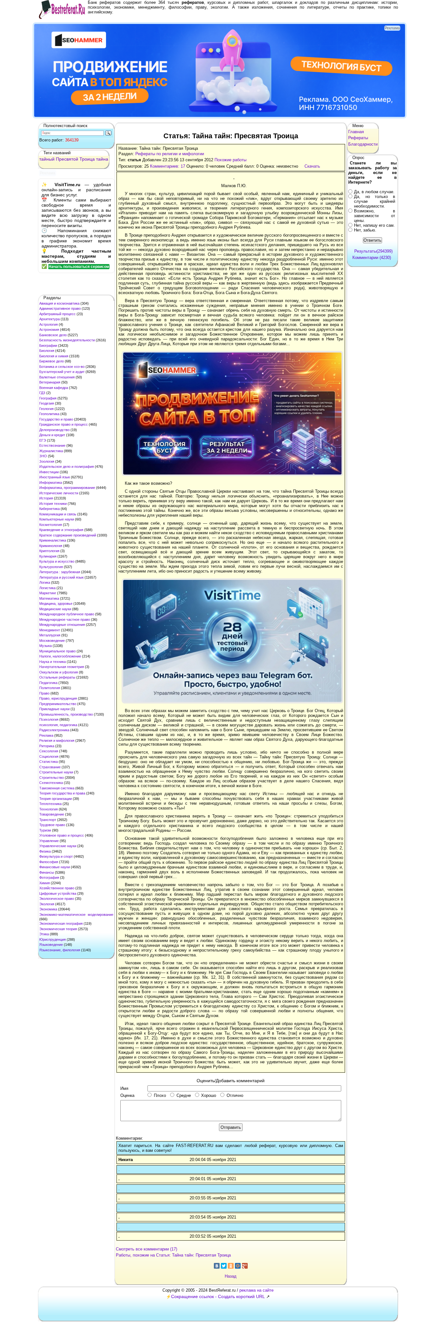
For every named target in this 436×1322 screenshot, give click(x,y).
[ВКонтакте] (217, 1266)
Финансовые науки (54, 867)
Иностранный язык (54, 477)
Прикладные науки (54, 709)
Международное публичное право (66, 614)
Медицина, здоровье (55, 603)
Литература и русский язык (61, 577)
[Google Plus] (245, 1266)
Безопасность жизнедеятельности (67, 340)
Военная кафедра (53, 388)
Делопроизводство (54, 430)
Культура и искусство (56, 561)
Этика (44, 934)
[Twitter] (224, 1266)
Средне (184, 1095)
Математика (49, 598)
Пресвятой (67, 159)
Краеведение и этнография (61, 530)
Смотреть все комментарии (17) (146, 1249)
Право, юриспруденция (58, 698)
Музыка (45, 646)
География (47, 398)
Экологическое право (56, 898)
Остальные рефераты (57, 677)
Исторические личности (58, 493)
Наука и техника (52, 662)
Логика (44, 582)
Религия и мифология (56, 740)
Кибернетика (49, 509)
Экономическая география (61, 923)
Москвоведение (52, 640)
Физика (45, 851)
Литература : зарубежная (59, 572)
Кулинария (47, 556)
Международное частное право (64, 619)
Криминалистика (52, 540)
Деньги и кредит (52, 435)
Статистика (48, 762)
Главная (356, 131)
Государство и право (56, 419)
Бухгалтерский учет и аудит (62, 372)
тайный (47, 159)
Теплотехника (50, 804)
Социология (48, 756)
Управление (49, 841)
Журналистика (51, 451)
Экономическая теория (58, 929)
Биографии (48, 345)
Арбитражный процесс (57, 314)
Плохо (160, 1095)
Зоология (46, 461)
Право (44, 693)
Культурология (51, 567)
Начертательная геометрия (61, 667)
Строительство (51, 777)
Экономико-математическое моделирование (76, 914)
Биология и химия (53, 356)
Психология (48, 719)
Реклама (46, 735)
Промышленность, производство (66, 714)
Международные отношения (62, 625)
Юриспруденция (52, 939)
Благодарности (363, 144)
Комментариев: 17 (167, 166)
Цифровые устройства (57, 893)
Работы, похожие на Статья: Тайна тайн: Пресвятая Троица (173, 1255)
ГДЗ (42, 393)
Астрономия (49, 329)
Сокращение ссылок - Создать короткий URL (218, 1296)
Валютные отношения (57, 377)
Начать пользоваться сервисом (79, 266)
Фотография (49, 877)
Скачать (312, 166)
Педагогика (48, 683)
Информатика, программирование (67, 488)
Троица (87, 159)
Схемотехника (51, 783)
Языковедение (51, 944)
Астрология (48, 324)
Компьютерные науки (56, 519)
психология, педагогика (58, 725)
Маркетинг (47, 593)
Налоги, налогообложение (60, 656)
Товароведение (51, 814)
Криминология (50, 546)
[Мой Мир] (238, 1266)
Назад (231, 1276)
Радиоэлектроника (54, 730)
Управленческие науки (57, 846)
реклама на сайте (256, 1290)
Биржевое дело (51, 361)
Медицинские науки (55, 609)
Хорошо (208, 1095)
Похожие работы (230, 159)
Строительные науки (56, 772)
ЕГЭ (42, 440)
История (46, 498)
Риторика (46, 746)
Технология (48, 809)
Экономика (48, 909)
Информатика (50, 482)
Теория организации (55, 799)
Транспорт (47, 820)
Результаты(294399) (373, 251)
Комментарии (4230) (371, 257)
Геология (46, 409)
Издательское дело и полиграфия (66, 466)
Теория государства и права (62, 793)
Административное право (60, 308)
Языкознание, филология (59, 950)
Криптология (49, 551)
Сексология (48, 751)
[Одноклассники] (231, 1266)
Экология (46, 904)
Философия (48, 862)
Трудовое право (52, 825)
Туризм (45, 830)
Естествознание (52, 445)
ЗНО (43, 456)
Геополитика (49, 414)
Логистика (47, 588)
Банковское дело (53, 335)
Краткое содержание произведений (67, 535)
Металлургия (49, 635)
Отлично (235, 1095)
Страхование (50, 767)
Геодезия (46, 403)
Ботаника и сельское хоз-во (62, 366)
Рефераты (358, 137)
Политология (49, 688)
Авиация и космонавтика (59, 303)
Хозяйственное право (56, 888)
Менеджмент (49, 630)
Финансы (46, 872)
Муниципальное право (57, 651)
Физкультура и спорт (56, 856)
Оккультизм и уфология (58, 672)
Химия (44, 883)
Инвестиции (49, 472)
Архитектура (49, 319)
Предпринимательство (57, 704)
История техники (53, 503)
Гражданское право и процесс (63, 424)
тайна (102, 159)
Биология (46, 351)
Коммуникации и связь (57, 514)
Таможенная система (56, 788)
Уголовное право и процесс (61, 835)
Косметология (50, 525)
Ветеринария (49, 382)
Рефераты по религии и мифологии (169, 153)
